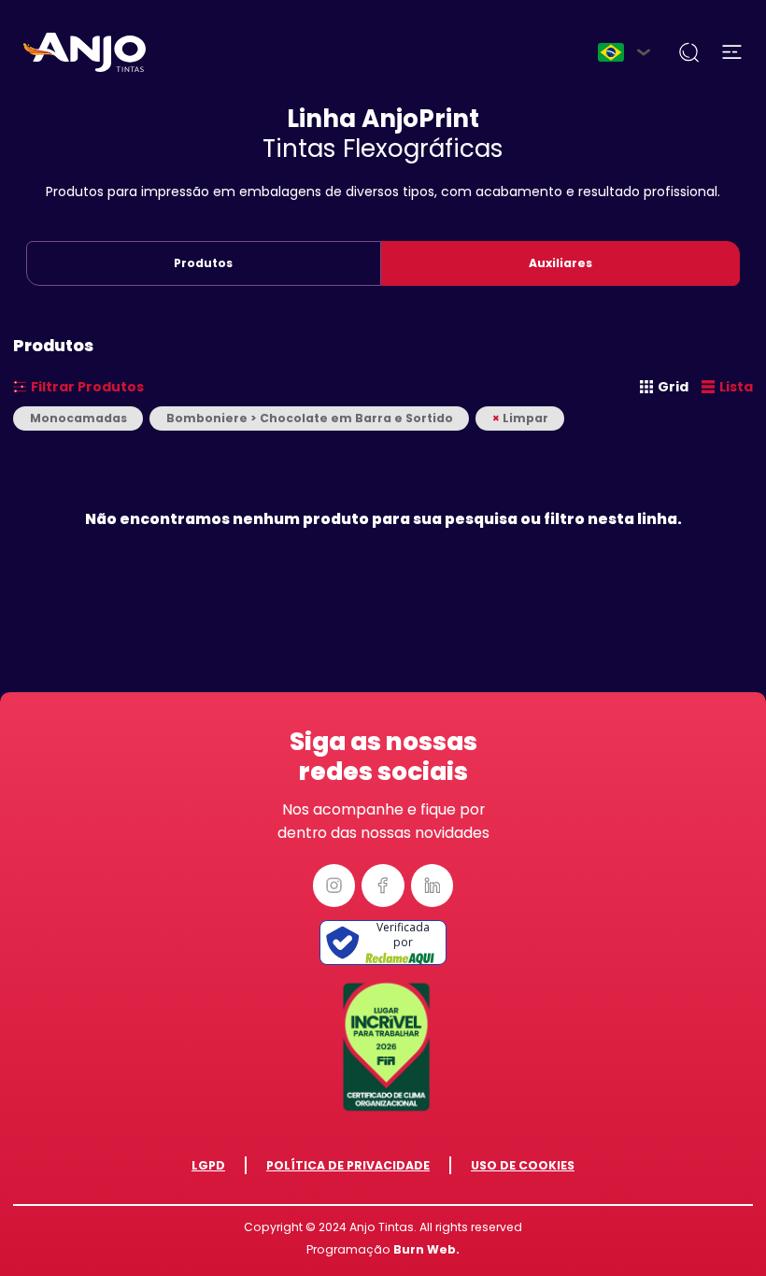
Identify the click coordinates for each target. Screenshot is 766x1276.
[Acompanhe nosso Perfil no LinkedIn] (432, 885)
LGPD (208, 1165)
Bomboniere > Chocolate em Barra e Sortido (309, 418)
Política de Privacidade (348, 1165)
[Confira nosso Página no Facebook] (383, 885)
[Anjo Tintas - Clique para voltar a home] (84, 52)
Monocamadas (78, 418)
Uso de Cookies (522, 1165)
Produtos (203, 263)
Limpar (520, 418)
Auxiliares (560, 263)
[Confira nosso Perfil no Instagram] (334, 885)
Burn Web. (426, 1249)
